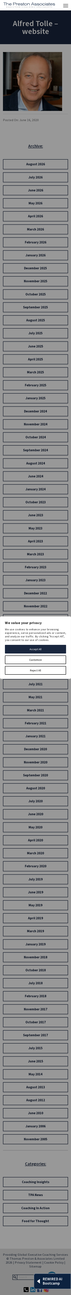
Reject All (35, 670)
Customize (35, 660)
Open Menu (66, 6)
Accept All (35, 649)
